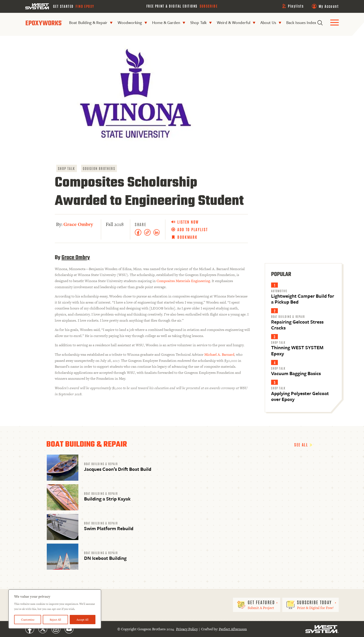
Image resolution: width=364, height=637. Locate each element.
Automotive (279, 291)
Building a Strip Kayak (107, 498)
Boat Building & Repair (88, 22)
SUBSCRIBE (209, 6)
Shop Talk (198, 22)
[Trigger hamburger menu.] (334, 23)
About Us (268, 22)
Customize (27, 619)
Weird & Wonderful (233, 22)
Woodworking (130, 22)
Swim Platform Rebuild (108, 528)
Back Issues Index (301, 22)
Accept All (82, 619)
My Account (329, 6)
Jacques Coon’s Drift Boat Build (117, 469)
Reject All (55, 619)
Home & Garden (166, 22)
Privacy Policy (187, 629)
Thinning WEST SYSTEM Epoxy (297, 350)
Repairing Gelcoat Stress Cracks (297, 324)
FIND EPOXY (85, 6)
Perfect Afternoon (233, 629)
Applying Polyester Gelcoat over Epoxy (300, 396)
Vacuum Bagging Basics (296, 373)
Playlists (296, 6)
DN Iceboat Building (105, 558)
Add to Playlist (192, 229)
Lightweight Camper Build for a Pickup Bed (302, 298)
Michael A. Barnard (219, 354)
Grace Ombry (78, 224)
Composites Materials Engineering (183, 280)
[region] (54, 609)
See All (301, 444)
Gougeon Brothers (99, 168)
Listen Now (188, 221)
